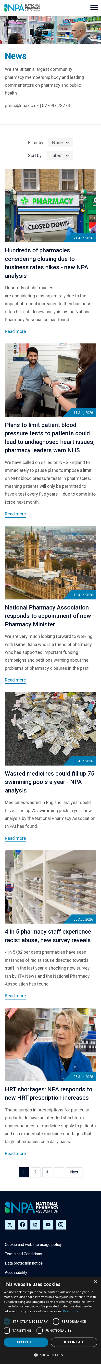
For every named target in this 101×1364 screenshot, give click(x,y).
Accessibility (16, 1272)
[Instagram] (61, 1225)
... (59, 1172)
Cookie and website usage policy (33, 1244)
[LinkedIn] (35, 1225)
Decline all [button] (74, 1342)
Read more (71, 1311)
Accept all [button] (26, 1342)
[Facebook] (22, 1225)
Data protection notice (24, 1263)
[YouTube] (48, 1225)
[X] (10, 1225)
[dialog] (50, 1320)
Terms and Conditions (23, 1254)
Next (74, 1172)
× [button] (95, 1282)
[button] (94, 8)
